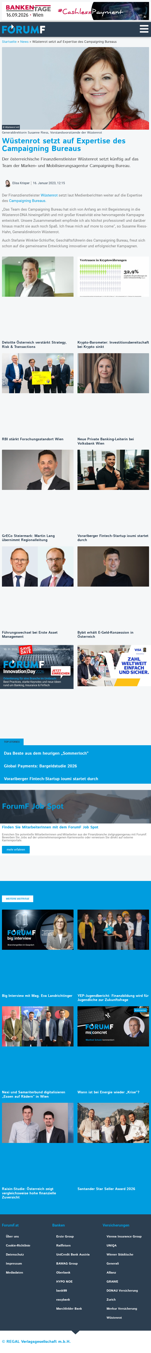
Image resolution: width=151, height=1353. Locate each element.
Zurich (111, 1299)
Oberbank (63, 1272)
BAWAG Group (67, 1263)
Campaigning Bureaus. (27, 200)
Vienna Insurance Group (124, 1236)
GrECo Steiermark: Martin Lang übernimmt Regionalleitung (28, 538)
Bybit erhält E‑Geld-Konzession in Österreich (105, 635)
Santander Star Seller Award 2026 (106, 1189)
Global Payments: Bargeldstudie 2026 (40, 766)
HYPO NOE (64, 1281)
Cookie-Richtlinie (18, 1245)
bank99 (61, 1290)
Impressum (14, 1263)
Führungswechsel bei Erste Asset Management (30, 635)
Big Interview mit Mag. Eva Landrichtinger (37, 995)
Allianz (111, 1272)
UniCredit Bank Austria (73, 1254)
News (24, 42)
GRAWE (112, 1281)
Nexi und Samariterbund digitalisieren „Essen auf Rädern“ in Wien (33, 1094)
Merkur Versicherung (122, 1309)
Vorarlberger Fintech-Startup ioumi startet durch (112, 538)
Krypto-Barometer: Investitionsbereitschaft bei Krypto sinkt (113, 344)
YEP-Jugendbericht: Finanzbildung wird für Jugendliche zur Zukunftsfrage (113, 998)
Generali (113, 1263)
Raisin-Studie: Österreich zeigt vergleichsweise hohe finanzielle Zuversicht (29, 1193)
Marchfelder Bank (69, 1309)
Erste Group (65, 1236)
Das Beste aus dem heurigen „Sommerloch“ (46, 753)
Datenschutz (15, 1254)
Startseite (9, 42)
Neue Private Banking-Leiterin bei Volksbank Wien (105, 441)
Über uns (12, 1236)
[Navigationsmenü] (144, 29)
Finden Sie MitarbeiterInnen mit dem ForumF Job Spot (50, 827)
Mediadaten (14, 1272)
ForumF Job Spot (33, 806)
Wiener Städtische (120, 1254)
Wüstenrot (49, 195)
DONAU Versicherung (122, 1290)
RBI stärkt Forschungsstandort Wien (33, 439)
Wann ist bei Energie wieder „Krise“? (108, 1092)
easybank (63, 1299)
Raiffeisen (63, 1245)
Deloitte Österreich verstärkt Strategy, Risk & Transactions (34, 344)
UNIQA (112, 1245)
